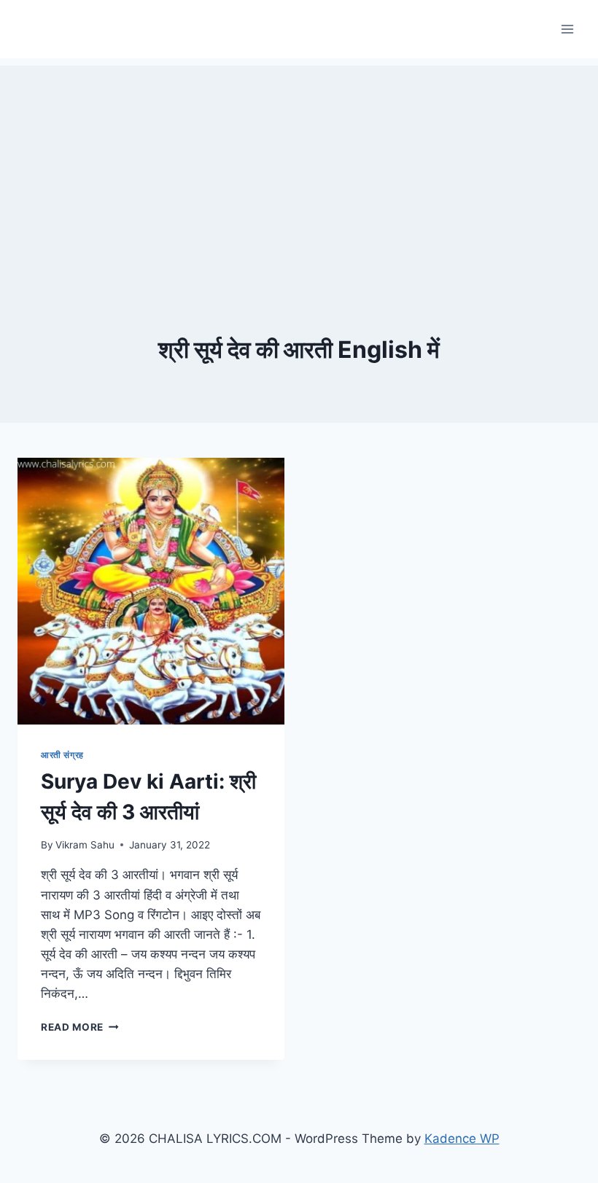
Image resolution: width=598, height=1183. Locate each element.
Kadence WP (462, 1138)
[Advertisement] (299, 168)
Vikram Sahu (84, 845)
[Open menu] (567, 28)
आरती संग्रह (62, 754)
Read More (80, 1027)
